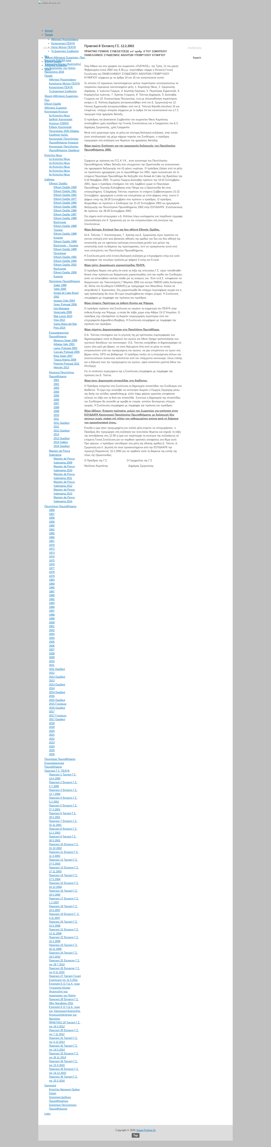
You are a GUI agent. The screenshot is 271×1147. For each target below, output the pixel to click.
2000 (52, 622)
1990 (52, 595)
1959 (52, 521)
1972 (52, 548)
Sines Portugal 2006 (65, 304)
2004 (56, 391)
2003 (56, 387)
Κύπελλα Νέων (53, 155)
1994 (52, 607)
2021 (52, 734)
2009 (56, 411)
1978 (52, 572)
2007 (56, 403)
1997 (52, 610)
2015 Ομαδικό (57, 700)
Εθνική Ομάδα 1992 (65, 257)
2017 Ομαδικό (57, 719)
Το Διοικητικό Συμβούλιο (65, 51)
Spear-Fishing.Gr (146, 1130)
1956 (52, 510)
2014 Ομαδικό (62, 446)
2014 (52, 688)
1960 (52, 525)
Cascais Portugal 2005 (67, 351)
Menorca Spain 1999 (65, 340)
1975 (52, 560)
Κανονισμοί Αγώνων (56, 111)
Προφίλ (49, 34)
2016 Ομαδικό (57, 707)
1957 (52, 514)
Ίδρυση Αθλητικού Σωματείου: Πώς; (65, 57)
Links (48, 69)
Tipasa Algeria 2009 (65, 359)
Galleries (49, 179)
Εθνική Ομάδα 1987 (65, 214)
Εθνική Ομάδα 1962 (65, 195)
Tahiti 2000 (60, 288)
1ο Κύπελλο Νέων (59, 159)
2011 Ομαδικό (61, 422)
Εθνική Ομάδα (53, 61)
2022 (52, 738)
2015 (52, 696)
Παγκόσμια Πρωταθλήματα (64, 281)
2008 (56, 407)
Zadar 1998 (60, 285)
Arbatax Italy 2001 (64, 344)
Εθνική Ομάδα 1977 (65, 198)
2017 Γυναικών (57, 715)
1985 (52, 587)
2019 (52, 727)
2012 (56, 426)
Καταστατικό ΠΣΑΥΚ (63, 43)
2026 (52, 754)
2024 (52, 746)
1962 (52, 529)
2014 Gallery (61, 442)
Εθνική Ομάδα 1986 (65, 210)
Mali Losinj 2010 (63, 316)
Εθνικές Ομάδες (58, 183)
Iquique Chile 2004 (64, 300)
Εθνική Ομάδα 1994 (65, 260)
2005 (56, 395)
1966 (52, 537)
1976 (52, 564)
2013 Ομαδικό (62, 438)
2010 (56, 415)
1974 (52, 556)
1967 (52, 541)
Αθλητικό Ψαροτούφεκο (64, 39)
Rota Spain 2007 (63, 355)
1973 (52, 552)
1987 (52, 591)
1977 (52, 568)
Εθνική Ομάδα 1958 (65, 187)
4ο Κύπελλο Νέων (59, 170)
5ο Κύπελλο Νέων (59, 115)
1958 (52, 517)
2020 (52, 731)
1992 (52, 599)
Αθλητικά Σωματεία (56, 65)
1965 (52, 533)
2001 (56, 380)
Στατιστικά (50, 1085)
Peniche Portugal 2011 (66, 363)
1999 (52, 618)
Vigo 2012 (59, 319)
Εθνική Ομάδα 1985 (65, 206)
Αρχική (49, 30)
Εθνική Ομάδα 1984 (65, 202)
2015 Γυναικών (57, 703)
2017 (52, 711)
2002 (56, 384)
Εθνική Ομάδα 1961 (65, 191)
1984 (52, 583)
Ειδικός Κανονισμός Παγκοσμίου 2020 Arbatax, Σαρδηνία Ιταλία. (64, 131)
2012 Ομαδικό (62, 430)
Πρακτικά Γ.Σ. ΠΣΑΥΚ (57, 770)
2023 (52, 742)
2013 (56, 434)
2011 (56, 418)
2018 (52, 723)
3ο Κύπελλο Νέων (59, 166)
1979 (52, 576)
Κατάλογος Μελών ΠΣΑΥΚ (64, 83)
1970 (52, 545)
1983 (52, 579)
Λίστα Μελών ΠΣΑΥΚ (63, 47)
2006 (56, 399)
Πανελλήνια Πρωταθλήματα (60, 506)
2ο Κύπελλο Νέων (59, 163)
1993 (52, 603)
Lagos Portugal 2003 (65, 348)
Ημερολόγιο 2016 (54, 71)
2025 (52, 750)
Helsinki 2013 (61, 367)
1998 (52, 614)
